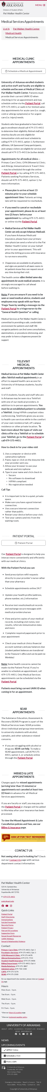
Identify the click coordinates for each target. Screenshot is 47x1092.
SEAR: (3, 974)
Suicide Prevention (8, 922)
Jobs (38, 1085)
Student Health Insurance (12, 961)
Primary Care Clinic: (9, 950)
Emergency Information (13, 1082)
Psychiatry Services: (9, 952)
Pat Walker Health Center (16, 13)
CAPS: (4, 971)
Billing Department (9, 963)
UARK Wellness (7, 939)
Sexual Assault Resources (11, 936)
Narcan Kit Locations (9, 930)
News (17, 1031)
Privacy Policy (21, 1085)
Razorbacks (26, 1031)
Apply (10, 1029)
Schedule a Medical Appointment (25, 71)
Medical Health (13, 33)
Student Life (30, 1029)
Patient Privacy (7, 928)
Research (41, 1029)
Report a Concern (29, 1082)
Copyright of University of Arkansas (23, 1089)
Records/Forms (7, 925)
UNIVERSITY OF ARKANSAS (23, 1025)
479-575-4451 (9, 897)
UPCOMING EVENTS (13, 1045)
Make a (11, 1061)
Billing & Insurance (10, 827)
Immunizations (7, 919)
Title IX (38, 1082)
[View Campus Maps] (3, 1070)
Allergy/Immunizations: (11, 958)
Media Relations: (8, 966)
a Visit (13, 1056)
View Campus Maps (14, 1072)
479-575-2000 (12, 1074)
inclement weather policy (18, 1017)
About (4, 1029)
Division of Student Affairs (13, 10)
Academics (18, 1029)
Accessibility (11, 1085)
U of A (6, 28)
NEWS (5, 1040)
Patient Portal (29, 221)
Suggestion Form (7, 933)
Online (12, 1050)
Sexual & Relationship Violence (13, 941)
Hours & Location (15, 1012)
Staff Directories (7, 917)
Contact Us (15, 859)
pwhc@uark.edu (7, 901)
